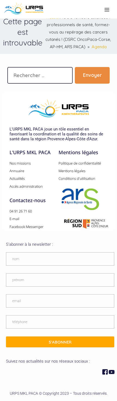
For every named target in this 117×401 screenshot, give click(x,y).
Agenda (99, 46)
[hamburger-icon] (107, 10)
